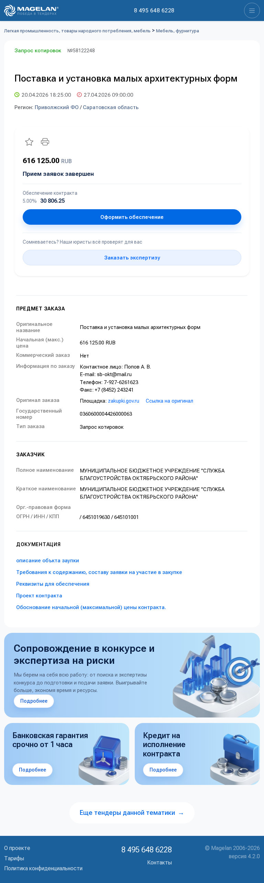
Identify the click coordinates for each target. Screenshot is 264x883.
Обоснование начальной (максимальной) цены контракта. (91, 607)
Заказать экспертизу (132, 258)
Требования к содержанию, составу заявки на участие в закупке (99, 572)
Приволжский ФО (57, 107)
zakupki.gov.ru (123, 401)
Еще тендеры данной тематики (132, 813)
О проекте (17, 848)
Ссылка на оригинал (169, 401)
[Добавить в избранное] (29, 141)
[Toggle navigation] (252, 10)
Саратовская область (111, 107)
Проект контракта (39, 596)
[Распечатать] (45, 141)
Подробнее (33, 701)
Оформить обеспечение (132, 217)
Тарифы (14, 858)
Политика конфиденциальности (43, 868)
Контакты (159, 862)
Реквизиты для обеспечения (52, 584)
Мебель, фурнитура (177, 30)
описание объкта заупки (47, 560)
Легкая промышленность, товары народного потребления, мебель (77, 30)
